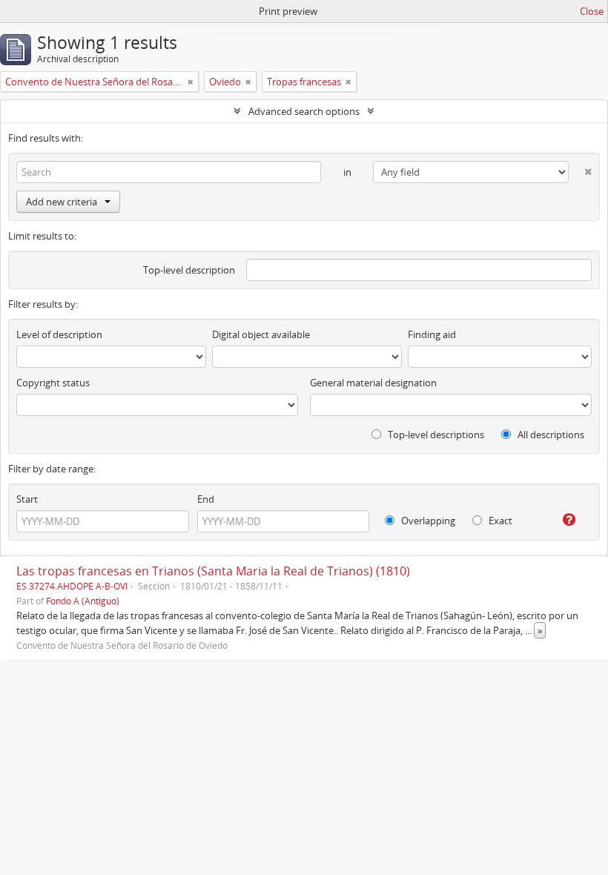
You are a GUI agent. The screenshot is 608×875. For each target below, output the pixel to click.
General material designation (373, 382)
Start (27, 499)
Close (592, 11)
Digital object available (261, 334)
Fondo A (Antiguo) (82, 601)
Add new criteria (61, 201)
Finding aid (432, 334)
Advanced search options (304, 111)
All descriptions (549, 434)
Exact (499, 520)
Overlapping (427, 520)
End (205, 499)
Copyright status (53, 382)
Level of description (59, 334)
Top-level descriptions (435, 434)
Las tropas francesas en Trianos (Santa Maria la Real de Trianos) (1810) (213, 571)
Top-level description (189, 270)
